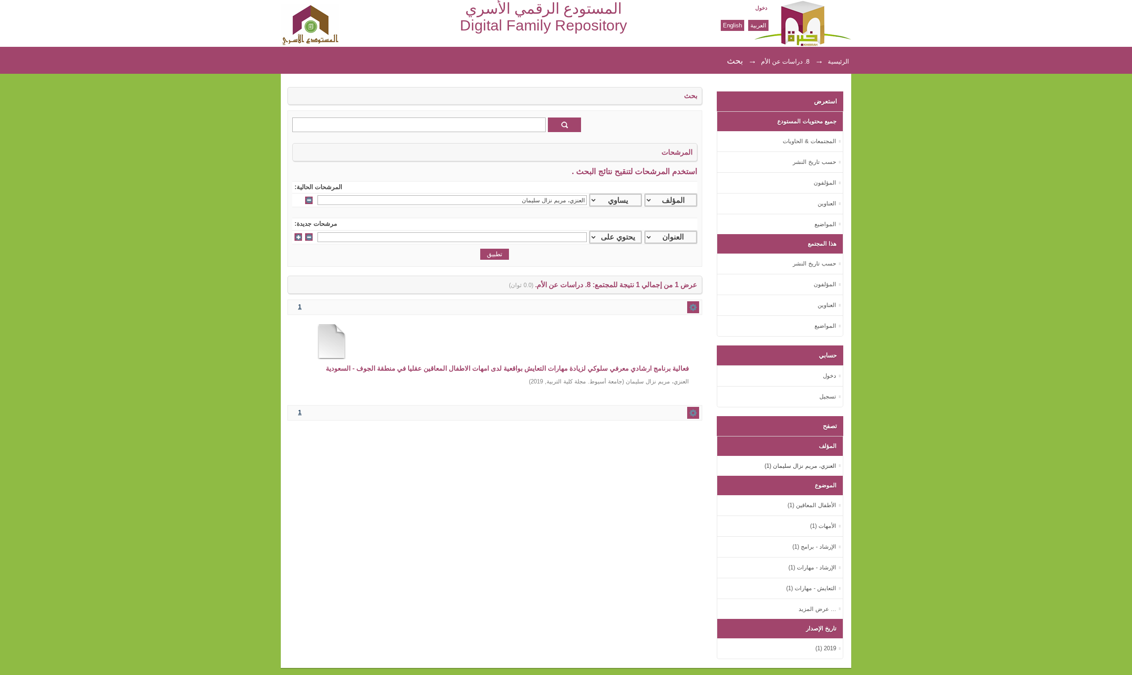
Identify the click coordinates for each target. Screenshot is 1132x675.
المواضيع (825, 224)
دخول (761, 8)
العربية (758, 25)
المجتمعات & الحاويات (809, 141)
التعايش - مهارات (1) (811, 588)
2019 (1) (825, 648)
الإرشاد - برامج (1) (814, 546)
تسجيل (827, 396)
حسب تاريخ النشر (814, 162)
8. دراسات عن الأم (785, 61)
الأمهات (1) (823, 526)
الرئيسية (838, 61)
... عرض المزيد (817, 609)
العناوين (827, 203)
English (732, 25)
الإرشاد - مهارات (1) (812, 567)
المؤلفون (825, 182)
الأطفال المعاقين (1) (812, 505)
